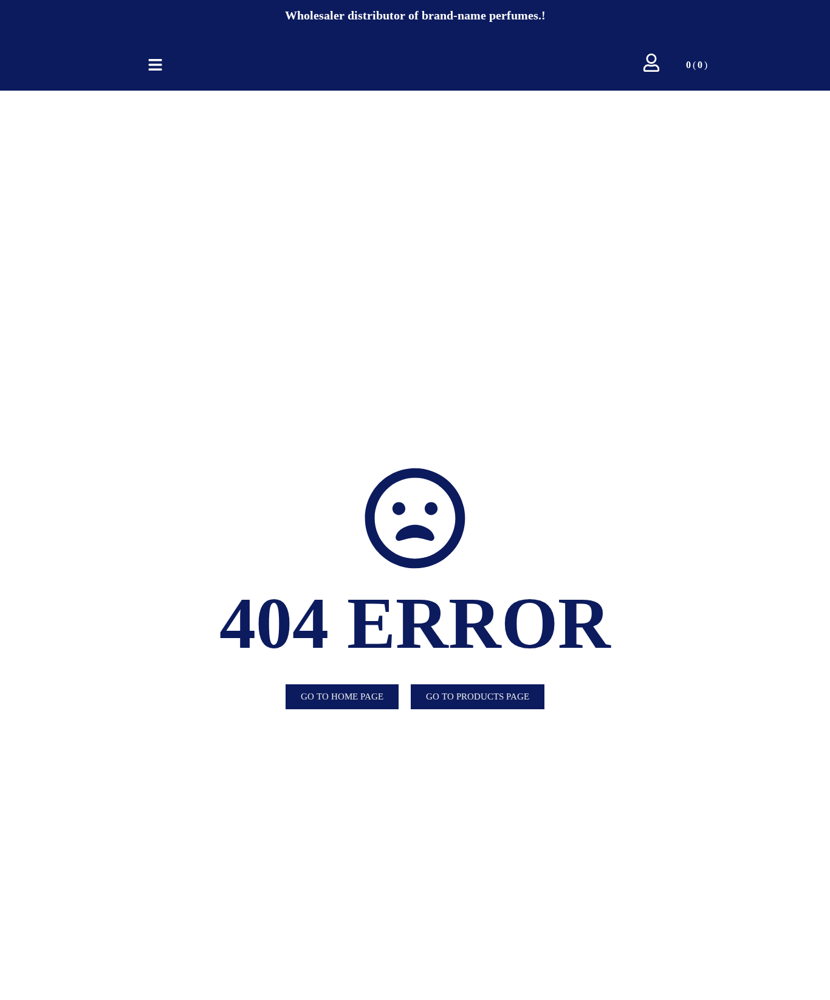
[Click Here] (155, 64)
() (696, 65)
